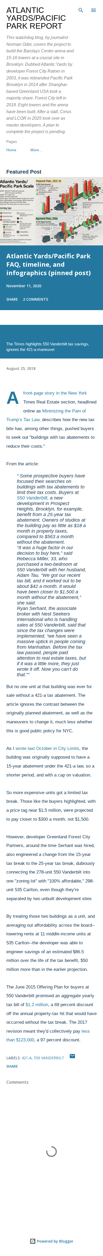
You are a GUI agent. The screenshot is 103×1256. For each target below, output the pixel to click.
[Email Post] (72, 1057)
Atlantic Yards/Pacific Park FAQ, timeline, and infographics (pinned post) (48, 264)
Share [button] (12, 299)
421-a (27, 1057)
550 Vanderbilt (32, 498)
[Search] (81, 9)
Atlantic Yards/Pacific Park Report (36, 18)
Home (11, 150)
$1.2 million (37, 1004)
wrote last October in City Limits (47, 748)
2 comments (35, 299)
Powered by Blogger (54, 1241)
